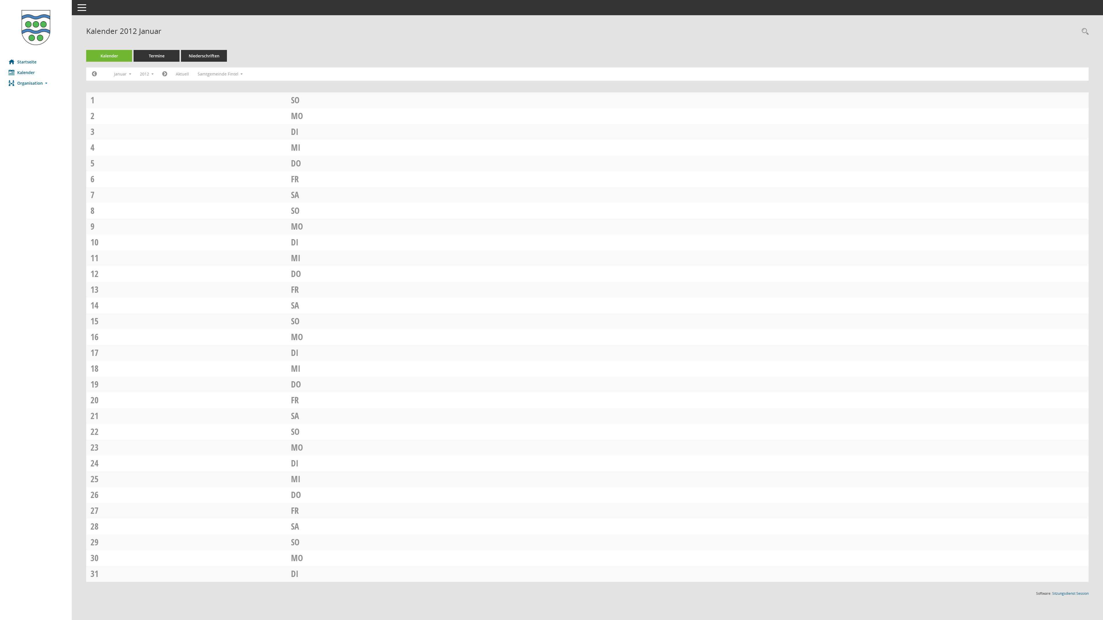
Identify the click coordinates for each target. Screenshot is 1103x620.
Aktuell (182, 74)
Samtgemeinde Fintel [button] (219, 74)
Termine (157, 56)
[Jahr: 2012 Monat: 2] (164, 74)
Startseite (26, 62)
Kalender (26, 72)
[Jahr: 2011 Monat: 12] (94, 74)
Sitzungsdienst (1070, 593)
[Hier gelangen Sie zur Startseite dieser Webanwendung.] (36, 27)
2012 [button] (145, 74)
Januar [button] (121, 74)
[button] (36, 83)
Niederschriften (204, 56)
